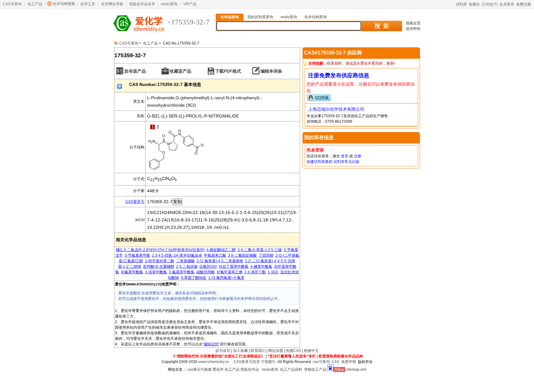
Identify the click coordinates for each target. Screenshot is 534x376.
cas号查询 (321, 362)
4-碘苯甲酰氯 (261, 266)
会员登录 (506, 4)
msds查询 (169, 4)
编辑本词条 (271, 71)
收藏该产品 (180, 71)
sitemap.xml (356, 369)
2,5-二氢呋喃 (186, 266)
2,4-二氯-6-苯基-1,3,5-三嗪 (260, 250)
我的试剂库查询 (260, 17)
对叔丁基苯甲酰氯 (233, 266)
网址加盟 (275, 350)
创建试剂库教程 (320, 162)
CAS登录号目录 (247, 362)
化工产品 (35, 4)
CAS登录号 (134, 201)
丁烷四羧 (266, 255)
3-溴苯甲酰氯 (156, 272)
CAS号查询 (12, 4)
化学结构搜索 (64, 4)
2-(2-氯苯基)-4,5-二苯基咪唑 (220, 261)
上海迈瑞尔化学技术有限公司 (336, 109)
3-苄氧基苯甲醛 (137, 255)
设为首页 (222, 350)
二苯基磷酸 (185, 261)
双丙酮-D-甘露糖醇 (158, 266)
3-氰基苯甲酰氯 (181, 272)
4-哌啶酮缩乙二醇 (221, 250)
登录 (344, 156)
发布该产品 (135, 71)
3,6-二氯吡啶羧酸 (242, 255)
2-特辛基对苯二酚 (159, 261)
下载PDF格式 (228, 71)
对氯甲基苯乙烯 (230, 272)
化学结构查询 (315, 17)
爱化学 (218, 369)
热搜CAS (293, 350)
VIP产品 (190, 4)
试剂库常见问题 (346, 162)
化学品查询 (229, 17)
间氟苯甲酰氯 (132, 272)
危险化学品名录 (142, 4)
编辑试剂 (211, 344)
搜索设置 (413, 23)
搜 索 (381, 26)
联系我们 (258, 350)
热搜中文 (311, 350)
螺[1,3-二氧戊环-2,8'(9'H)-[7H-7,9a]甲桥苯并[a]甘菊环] (160, 250)
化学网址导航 (112, 4)
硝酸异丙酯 (205, 272)
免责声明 (348, 362)
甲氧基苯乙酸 (215, 255)
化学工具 (87, 4)
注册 (357, 156)
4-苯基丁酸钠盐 (193, 278)
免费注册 (523, 4)
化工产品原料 (291, 369)
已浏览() (490, 4)
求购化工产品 (315, 369)
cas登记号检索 (199, 369)
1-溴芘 (273, 272)
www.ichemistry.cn (213, 362)
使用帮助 (413, 29)
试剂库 (461, 4)
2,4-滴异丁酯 (255, 272)
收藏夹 (474, 4)
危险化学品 (249, 369)
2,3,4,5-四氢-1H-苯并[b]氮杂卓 (177, 255)
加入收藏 (240, 350)
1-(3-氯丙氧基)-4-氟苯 (226, 278)
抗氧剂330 (208, 266)
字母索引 (268, 362)
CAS (335, 362)
